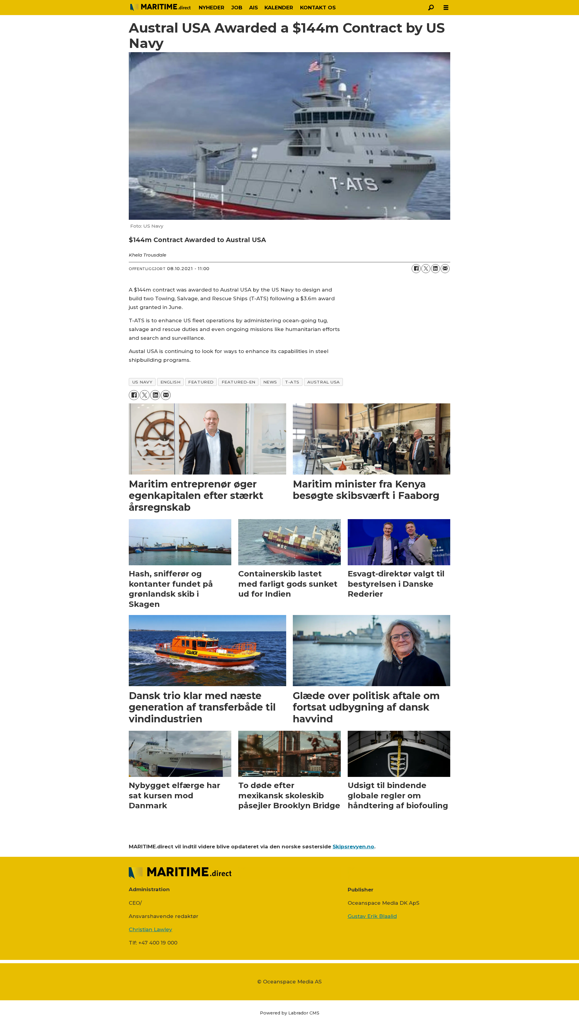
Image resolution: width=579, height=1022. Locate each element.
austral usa (323, 382)
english (170, 382)
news (270, 382)
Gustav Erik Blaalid (372, 916)
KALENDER (278, 8)
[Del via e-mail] (445, 268)
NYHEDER (211, 8)
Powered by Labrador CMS (289, 1013)
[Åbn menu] (446, 7)
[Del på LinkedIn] (435, 268)
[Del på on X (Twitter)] (425, 268)
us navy (142, 382)
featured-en (238, 382)
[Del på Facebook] (416, 268)
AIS (253, 8)
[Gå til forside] (160, 7)
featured (201, 382)
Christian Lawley (150, 929)
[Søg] (430, 7)
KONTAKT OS (318, 8)
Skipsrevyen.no (353, 847)
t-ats (292, 382)
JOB (236, 8)
